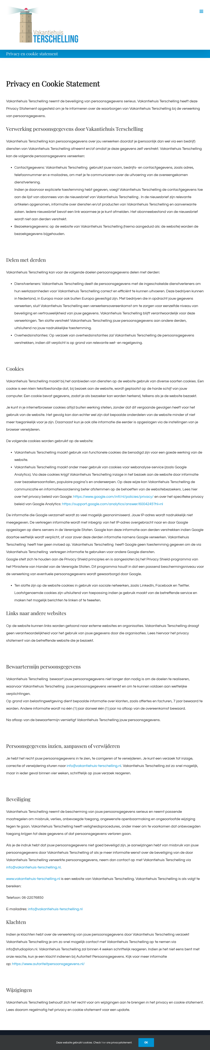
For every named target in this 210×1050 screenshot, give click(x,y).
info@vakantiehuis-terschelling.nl (94, 766)
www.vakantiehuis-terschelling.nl (33, 879)
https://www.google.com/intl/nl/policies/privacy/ (113, 497)
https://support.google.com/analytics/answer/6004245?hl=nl (112, 504)
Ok (146, 1042)
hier (104, 1042)
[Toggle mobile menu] (202, 11)
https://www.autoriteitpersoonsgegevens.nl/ (48, 964)
